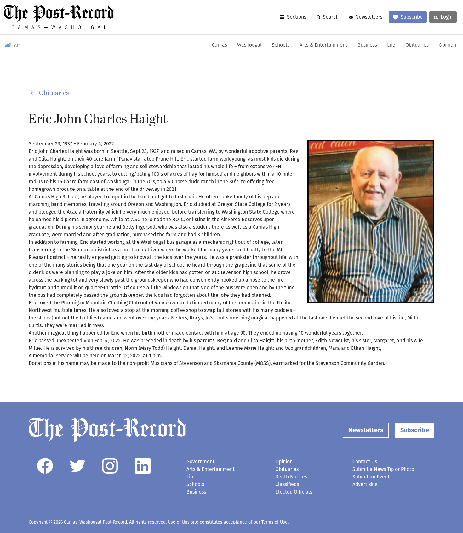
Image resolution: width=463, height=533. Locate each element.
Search (331, 17)
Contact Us (364, 462)
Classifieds (287, 484)
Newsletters (368, 17)
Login (447, 17)
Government (200, 462)
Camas (219, 45)
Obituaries (417, 45)
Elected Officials (293, 492)
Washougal (249, 45)
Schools (280, 45)
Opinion (447, 45)
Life (391, 45)
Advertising (364, 484)
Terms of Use (274, 522)
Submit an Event (371, 477)
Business (367, 45)
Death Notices (291, 477)
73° (17, 45)
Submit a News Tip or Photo (383, 469)
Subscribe (412, 17)
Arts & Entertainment (323, 45)
